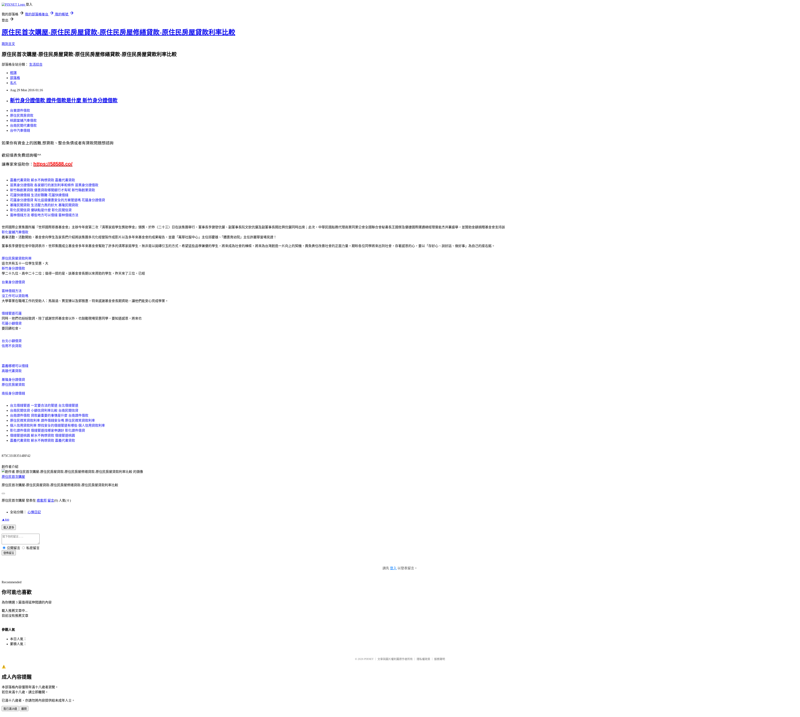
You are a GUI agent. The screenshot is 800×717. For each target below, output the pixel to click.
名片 (13, 83)
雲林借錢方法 (12, 291)
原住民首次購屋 (13, 476)
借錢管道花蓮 (12, 313)
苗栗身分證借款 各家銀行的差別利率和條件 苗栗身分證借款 (54, 185)
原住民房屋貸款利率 (17, 258)
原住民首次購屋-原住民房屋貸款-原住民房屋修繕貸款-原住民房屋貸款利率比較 (118, 32)
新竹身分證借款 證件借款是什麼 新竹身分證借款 (64, 100)
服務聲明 (439, 659)
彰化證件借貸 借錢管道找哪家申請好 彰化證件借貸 (47, 430)
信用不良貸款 (12, 346)
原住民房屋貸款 (13, 384)
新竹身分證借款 (13, 268)
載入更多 (8, 527)
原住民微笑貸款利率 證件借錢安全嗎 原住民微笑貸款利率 (52, 420)
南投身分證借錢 (13, 393)
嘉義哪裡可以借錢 (15, 366)
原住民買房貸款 (21, 115)
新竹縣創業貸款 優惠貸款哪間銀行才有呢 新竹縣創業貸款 (52, 190)
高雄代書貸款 (12, 371)
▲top (5, 519)
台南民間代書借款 (23, 125)
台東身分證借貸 (13, 282)
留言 (51, 500)
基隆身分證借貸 (13, 379)
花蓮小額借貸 (12, 323)
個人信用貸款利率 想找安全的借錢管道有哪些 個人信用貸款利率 (57, 425)
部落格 (15, 78)
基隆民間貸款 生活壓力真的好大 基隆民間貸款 (44, 205)
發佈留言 (8, 553)
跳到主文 (8, 44)
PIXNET (369, 659)
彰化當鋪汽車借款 (15, 232)
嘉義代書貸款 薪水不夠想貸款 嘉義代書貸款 (42, 180)
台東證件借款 (20, 110)
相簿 (13, 73)
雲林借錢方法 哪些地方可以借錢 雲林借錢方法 (44, 215)
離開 (24, 708)
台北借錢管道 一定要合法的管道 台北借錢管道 (44, 405)
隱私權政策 (423, 659)
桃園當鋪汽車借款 (23, 120)
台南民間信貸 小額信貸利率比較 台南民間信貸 (44, 410)
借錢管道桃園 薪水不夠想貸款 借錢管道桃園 (42, 435)
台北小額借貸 (12, 341)
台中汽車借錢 (20, 130)
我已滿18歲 (10, 708)
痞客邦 (42, 500)
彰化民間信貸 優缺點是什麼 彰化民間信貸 (41, 210)
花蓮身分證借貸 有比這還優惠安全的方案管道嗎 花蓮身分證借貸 (57, 200)
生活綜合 (35, 64)
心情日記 (34, 512)
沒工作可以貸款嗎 (15, 296)
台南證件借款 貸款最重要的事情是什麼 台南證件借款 (49, 415)
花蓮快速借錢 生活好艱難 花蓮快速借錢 (39, 195)
